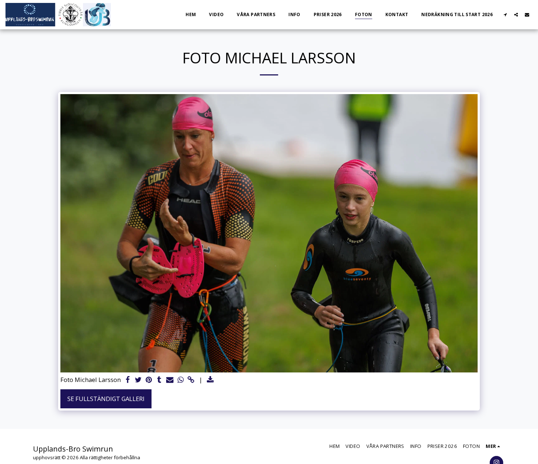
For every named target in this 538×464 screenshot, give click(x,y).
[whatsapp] (180, 380)
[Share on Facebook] (127, 380)
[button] (505, 14)
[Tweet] (138, 380)
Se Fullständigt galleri (106, 398)
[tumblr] (159, 380)
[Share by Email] (170, 380)
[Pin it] (149, 380)
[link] (191, 380)
